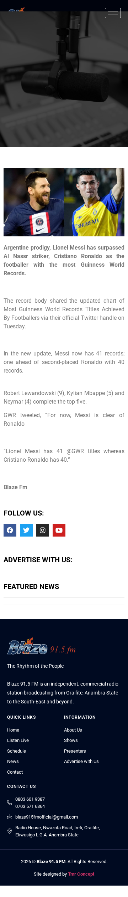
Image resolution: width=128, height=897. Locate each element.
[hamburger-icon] (113, 13)
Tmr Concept (81, 874)
